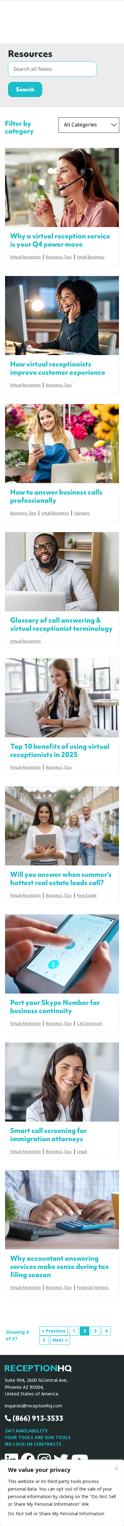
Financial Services (93, 1287)
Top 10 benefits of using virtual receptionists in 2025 (59, 750)
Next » (60, 1340)
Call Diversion (89, 1023)
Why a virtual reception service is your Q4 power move (60, 240)
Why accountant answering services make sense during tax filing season (59, 1266)
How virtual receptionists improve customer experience (57, 368)
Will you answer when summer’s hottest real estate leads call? (61, 879)
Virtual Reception (25, 257)
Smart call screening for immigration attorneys (48, 1135)
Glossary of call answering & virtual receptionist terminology (61, 624)
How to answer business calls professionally (56, 496)
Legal (82, 1151)
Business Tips (59, 257)
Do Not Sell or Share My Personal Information (56, 1514)
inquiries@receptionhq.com (33, 1406)
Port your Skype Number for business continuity (55, 1007)
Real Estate (87, 895)
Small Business (91, 257)
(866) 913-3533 (37, 1418)
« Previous (53, 1331)
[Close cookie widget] (116, 1468)
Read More (62, 187)
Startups (82, 513)
